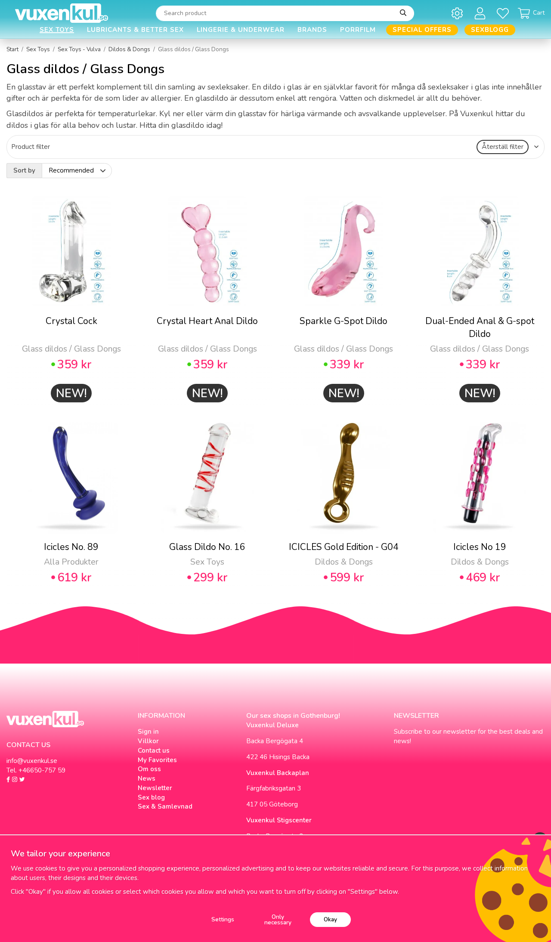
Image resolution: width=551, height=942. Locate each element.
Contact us (154, 750)
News (146, 778)
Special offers (422, 29)
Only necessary (277, 920)
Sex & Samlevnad (165, 806)
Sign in (148, 731)
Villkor (148, 741)
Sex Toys (57, 29)
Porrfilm (358, 29)
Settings (222, 919)
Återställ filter (502, 146)
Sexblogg (490, 29)
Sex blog (151, 797)
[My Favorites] (504, 13)
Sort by (24, 170)
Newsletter (155, 788)
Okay (330, 919)
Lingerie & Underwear (241, 29)
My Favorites (157, 760)
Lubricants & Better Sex (135, 29)
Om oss (149, 769)
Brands (312, 29)
